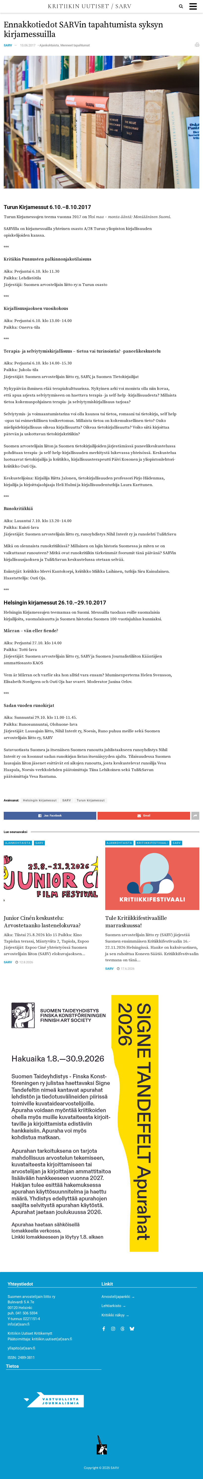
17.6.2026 (127, 968)
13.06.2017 (27, 45)
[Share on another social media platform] (195, 816)
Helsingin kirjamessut (40, 800)
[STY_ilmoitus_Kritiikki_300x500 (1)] (81, 1123)
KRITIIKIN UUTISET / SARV (89, 6)
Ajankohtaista (49, 45)
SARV (8, 45)
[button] (193, 6)
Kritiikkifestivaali (152, 843)
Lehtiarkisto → (114, 1306)
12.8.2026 (26, 962)
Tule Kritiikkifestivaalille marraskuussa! (136, 922)
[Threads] (122, 1329)
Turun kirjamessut (91, 800)
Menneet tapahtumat (75, 45)
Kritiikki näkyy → (115, 1315)
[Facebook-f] (104, 1329)
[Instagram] (113, 1329)
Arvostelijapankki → (118, 1296)
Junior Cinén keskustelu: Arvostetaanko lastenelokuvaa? (42, 922)
